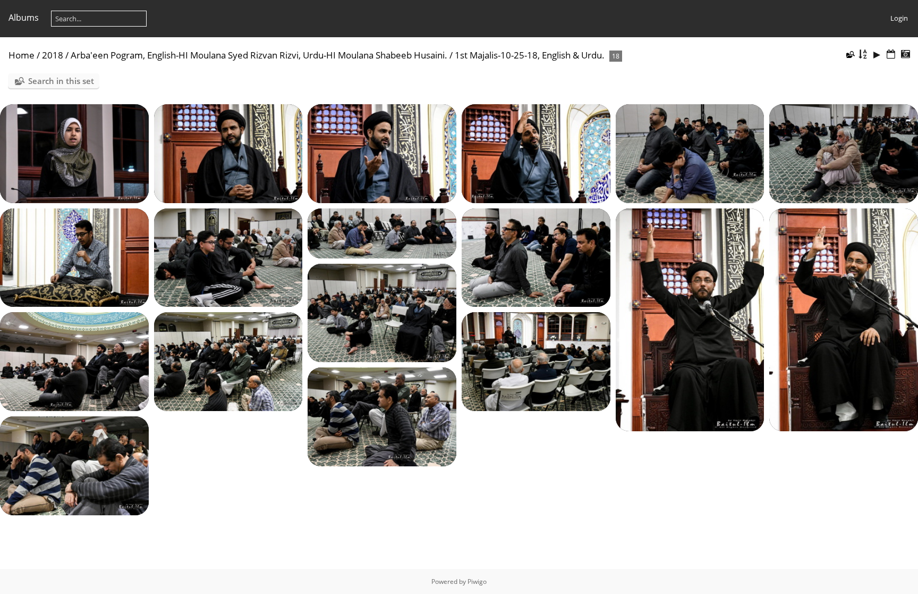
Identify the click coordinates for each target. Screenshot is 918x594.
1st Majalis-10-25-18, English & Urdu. (530, 55)
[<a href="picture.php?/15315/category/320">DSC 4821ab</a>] (382, 416)
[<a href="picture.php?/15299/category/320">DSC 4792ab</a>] (74, 152)
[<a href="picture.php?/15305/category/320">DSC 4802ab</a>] (74, 257)
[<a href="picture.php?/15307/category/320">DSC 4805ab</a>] (382, 232)
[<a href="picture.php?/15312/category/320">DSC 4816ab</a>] (74, 361)
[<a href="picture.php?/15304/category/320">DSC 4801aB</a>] (843, 152)
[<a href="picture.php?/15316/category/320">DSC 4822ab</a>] (74, 465)
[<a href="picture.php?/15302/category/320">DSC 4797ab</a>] (536, 152)
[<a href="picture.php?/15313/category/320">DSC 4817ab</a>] (228, 361)
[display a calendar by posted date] (891, 54)
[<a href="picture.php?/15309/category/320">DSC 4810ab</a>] (690, 319)
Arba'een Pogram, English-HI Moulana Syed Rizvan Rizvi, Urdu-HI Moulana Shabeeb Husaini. (259, 55)
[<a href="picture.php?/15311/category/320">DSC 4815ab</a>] (382, 312)
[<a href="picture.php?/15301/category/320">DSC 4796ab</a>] (382, 152)
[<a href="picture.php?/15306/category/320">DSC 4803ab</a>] (228, 257)
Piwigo (477, 581)
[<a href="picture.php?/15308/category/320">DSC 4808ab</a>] (536, 257)
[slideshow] (877, 54)
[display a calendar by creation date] (905, 54)
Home (21, 55)
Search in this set (61, 81)
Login (899, 18)
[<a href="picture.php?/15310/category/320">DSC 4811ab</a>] (843, 319)
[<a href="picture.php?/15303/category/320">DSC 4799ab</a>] (690, 152)
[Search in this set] (850, 54)
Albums (23, 17)
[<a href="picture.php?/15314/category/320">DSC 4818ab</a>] (536, 361)
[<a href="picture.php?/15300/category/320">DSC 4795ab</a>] (228, 152)
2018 (52, 55)
